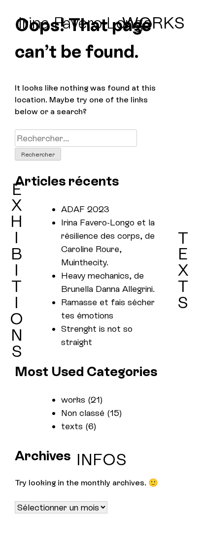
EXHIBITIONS (16, 270)
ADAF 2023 (85, 209)
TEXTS (182, 270)
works (73, 399)
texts (72, 426)
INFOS (101, 459)
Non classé (82, 413)
